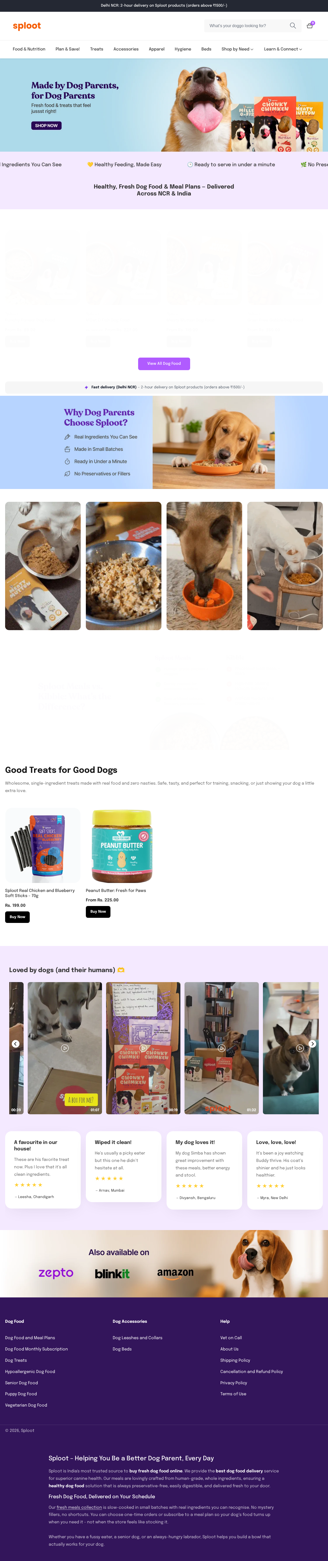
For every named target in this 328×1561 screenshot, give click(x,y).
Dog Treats (16, 1360)
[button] (235, 49)
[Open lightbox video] (77, 1048)
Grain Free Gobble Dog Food (275, 320)
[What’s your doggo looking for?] (293, 26)
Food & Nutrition (29, 49)
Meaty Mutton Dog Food (190, 320)
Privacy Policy (233, 1383)
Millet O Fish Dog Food (107, 320)
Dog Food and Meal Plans (30, 1338)
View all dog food (164, 364)
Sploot (27, 1431)
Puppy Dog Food (21, 1394)
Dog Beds (122, 1349)
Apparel (157, 49)
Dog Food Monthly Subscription (36, 1349)
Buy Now (17, 341)
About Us (229, 1349)
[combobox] (253, 25)
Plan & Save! (68, 49)
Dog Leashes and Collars (137, 1338)
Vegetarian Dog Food (26, 1405)
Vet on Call (231, 1338)
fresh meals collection (79, 1507)
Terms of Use (233, 1394)
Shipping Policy (235, 1360)
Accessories (126, 49)
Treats (96, 49)
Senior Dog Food (21, 1383)
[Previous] (15, 1044)
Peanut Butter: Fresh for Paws (116, 891)
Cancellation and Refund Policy (251, 1372)
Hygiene (183, 49)
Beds (206, 49)
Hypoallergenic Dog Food (30, 1372)
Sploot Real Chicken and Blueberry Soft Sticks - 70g (40, 893)
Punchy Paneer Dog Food (30, 320)
